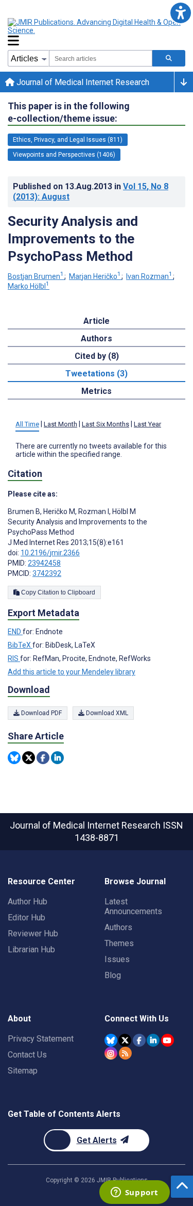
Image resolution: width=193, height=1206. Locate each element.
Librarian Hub (31, 949)
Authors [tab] (96, 338)
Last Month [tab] (60, 424)
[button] (180, 12)
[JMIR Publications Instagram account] (110, 1053)
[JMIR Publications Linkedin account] (153, 1040)
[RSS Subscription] (125, 1053)
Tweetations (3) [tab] (96, 373)
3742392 (46, 573)
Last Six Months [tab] (105, 424)
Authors (118, 927)
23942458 (44, 563)
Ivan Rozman (149, 276)
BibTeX (20, 645)
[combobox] (100, 58)
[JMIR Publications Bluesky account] (110, 1040)
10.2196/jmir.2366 (50, 553)
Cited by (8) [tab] (97, 356)
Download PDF (41, 713)
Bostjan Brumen (36, 276)
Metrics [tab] (96, 391)
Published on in (90, 191)
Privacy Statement (41, 1039)
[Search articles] (168, 58)
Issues (117, 959)
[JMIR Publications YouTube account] (167, 1040)
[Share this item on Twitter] (28, 757)
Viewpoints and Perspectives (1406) (64, 154)
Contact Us (27, 1055)
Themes (119, 943)
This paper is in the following (69, 112)
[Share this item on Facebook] (43, 757)
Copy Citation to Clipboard (57, 592)
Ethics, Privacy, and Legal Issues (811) (67, 139)
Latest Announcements (133, 906)
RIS (14, 658)
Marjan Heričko (95, 276)
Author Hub (27, 901)
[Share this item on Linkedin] (57, 757)
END (15, 631)
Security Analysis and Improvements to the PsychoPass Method (73, 238)
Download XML (106, 713)
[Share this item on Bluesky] (14, 757)
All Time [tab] (27, 424)
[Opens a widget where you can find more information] (134, 1193)
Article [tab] (96, 321)
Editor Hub (26, 917)
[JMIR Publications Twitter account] (124, 1040)
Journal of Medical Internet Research (81, 82)
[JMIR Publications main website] (95, 26)
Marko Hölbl (28, 286)
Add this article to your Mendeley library (71, 672)
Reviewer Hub (33, 933)
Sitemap (23, 1071)
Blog (112, 975)
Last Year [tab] (147, 424)
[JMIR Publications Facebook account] (139, 1040)
